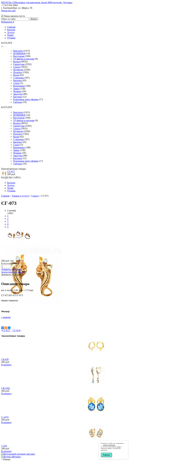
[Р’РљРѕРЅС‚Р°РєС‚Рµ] (2, 327)
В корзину (6, 364)
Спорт (16, 83)
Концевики (19, 86)
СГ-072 (6, 330)
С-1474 (4, 417)
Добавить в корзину (11, 269)
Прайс (10, 35)
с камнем (5, 317)
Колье (16, 75)
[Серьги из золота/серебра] (31, 303)
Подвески (18, 69)
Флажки (17, 91)
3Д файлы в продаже (23, 59)
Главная (11, 27)
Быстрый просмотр (96, 358)
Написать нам (8, 10)
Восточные (19, 56)
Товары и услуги (20, 196)
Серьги (17, 67)
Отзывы (11, 38)
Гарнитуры (19, 64)
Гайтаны (17, 102)
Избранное (7, 22)
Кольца (17, 61)
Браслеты (18, 50)
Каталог (11, 29)
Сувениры (18, 77)
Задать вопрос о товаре (13, 272)
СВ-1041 (5, 388)
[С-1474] (96, 412)
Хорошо (106, 455)
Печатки (17, 72)
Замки (16, 88)
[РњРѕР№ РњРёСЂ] (9, 327)
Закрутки (18, 94)
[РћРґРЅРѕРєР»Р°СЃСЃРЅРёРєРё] (5, 327)
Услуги (10, 32)
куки (118, 447)
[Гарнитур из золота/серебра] (11, 239)
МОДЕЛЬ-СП (36, 2)
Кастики (17, 96)
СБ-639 (5, 359)
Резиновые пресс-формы (25, 99)
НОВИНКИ (19, 53)
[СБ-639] (96, 354)
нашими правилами (109, 445)
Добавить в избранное (12, 274)
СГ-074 (16, 330)
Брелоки (17, 80)
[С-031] (96, 441)
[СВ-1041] (96, 383)
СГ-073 (11, 171)
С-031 (4, 446)
